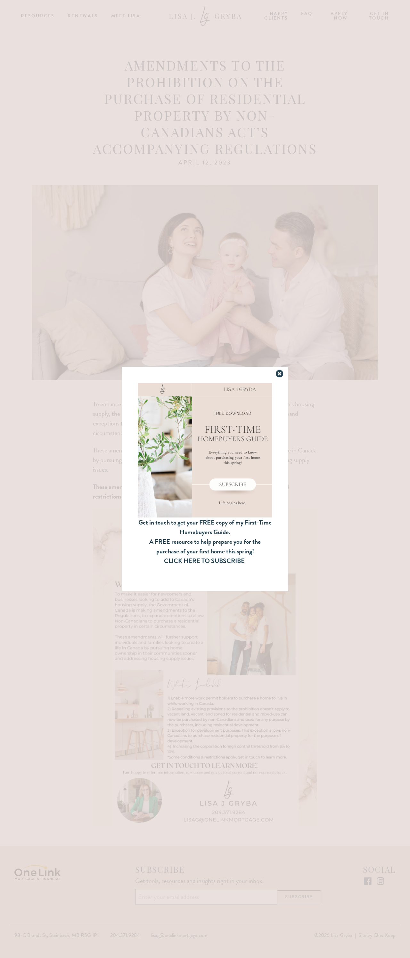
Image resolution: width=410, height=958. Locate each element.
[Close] (280, 374)
